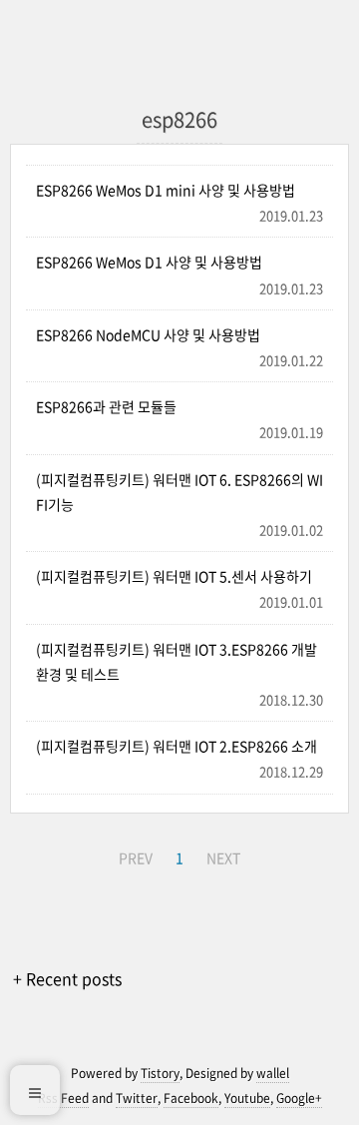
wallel (272, 1073)
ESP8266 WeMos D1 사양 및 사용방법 (149, 262)
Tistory (160, 1073)
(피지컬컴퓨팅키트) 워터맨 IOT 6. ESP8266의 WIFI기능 (179, 491)
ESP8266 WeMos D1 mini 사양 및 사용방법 (165, 190)
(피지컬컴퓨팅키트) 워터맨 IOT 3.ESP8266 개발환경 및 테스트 (176, 661)
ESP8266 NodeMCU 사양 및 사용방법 (148, 334)
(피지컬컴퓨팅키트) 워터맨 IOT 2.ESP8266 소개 (176, 746)
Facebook (191, 1098)
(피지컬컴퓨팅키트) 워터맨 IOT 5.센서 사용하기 (174, 576)
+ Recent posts (67, 978)
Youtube (247, 1098)
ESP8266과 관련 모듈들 (106, 406)
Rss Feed (63, 1098)
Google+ (299, 1098)
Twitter (137, 1098)
